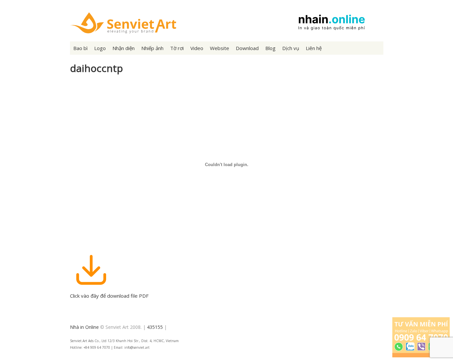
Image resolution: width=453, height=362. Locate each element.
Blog (270, 48)
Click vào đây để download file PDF (109, 295)
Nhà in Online (84, 327)
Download (247, 48)
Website (219, 48)
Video (196, 48)
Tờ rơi (177, 48)
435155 (155, 327)
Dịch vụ (290, 48)
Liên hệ (314, 48)
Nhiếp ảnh (152, 48)
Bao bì (80, 48)
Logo (100, 48)
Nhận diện (123, 48)
